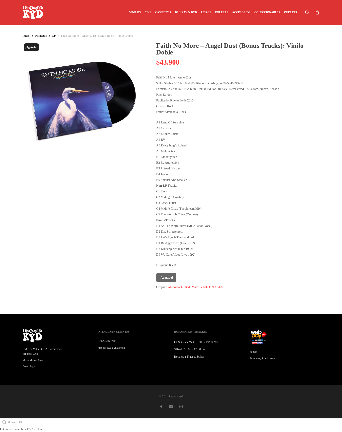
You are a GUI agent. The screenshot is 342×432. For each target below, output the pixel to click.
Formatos (41, 35)
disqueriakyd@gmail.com (111, 347)
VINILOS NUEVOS (211, 287)
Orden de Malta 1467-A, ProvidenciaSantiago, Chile (42, 351)
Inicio (26, 35)
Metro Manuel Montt (33, 360)
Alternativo (174, 287)
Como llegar (29, 366)
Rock (188, 287)
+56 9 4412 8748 (107, 341)
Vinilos (195, 287)
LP (53, 35)
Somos (253, 351)
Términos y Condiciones (262, 358)
